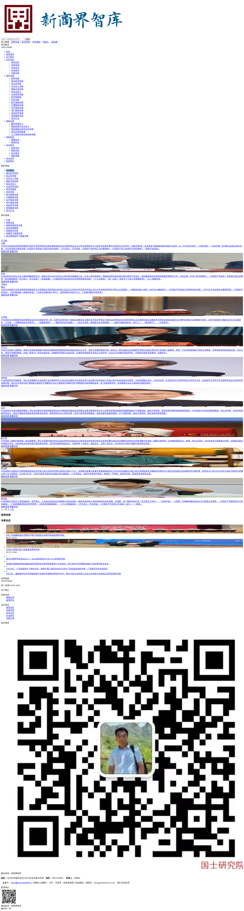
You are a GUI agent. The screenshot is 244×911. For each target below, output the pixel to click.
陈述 (3, 274)
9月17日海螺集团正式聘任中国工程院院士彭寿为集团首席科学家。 (36, 535)
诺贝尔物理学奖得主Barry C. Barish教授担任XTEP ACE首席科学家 (35, 559)
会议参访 (15, 70)
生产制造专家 (17, 108)
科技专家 (15, 100)
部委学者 (15, 42)
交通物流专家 (17, 105)
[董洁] (4, 284)
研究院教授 (16, 97)
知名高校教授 (12, 228)
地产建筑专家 (17, 110)
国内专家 (10, 76)
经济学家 (26, 42)
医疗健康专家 (17, 102)
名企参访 (15, 153)
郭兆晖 (4, 468)
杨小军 (4, 438)
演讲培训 (15, 65)
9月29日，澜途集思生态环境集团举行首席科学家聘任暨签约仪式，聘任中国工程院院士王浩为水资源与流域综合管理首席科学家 (63, 574)
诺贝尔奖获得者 (18, 132)
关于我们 (10, 57)
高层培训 (10, 137)
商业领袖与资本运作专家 (22, 129)
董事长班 (15, 140)
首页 (8, 52)
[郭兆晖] (122, 466)
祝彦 (3, 408)
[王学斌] (122, 315)
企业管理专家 (17, 94)
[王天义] (122, 345)
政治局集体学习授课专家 (17, 236)
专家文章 (15, 73)
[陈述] (122, 271)
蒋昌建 (54, 42)
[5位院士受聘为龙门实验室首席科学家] (124, 547)
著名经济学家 (17, 81)
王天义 (4, 347)
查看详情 (14, 251)
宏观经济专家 (12, 231)
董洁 (3, 287)
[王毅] (4, 241)
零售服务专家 (17, 116)
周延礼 (46, 42)
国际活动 (15, 150)
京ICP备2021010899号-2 (21, 883)
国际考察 (15, 156)
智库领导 (10, 54)
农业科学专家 (17, 113)
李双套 (4, 499)
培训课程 (36, 42)
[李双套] (122, 496)
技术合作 (15, 68)
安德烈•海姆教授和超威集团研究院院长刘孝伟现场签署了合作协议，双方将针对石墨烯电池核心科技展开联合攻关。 (58, 564)
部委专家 (10, 223)
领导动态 (15, 62)
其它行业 (15, 118)
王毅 (3, 243)
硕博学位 (15, 142)
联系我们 (10, 161)
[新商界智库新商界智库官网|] (63, 36)
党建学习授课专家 (14, 233)
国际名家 (10, 121)
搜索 (27, 39)
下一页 (11, 509)
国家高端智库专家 (14, 225)
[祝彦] (122, 405)
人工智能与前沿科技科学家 (23, 134)
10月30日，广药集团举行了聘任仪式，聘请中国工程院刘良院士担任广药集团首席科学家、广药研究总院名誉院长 (57, 569)
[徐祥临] (122, 375)
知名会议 (15, 148)
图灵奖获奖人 (17, 124)
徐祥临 (4, 378)
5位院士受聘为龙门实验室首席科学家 (23, 549)
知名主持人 (16, 92)
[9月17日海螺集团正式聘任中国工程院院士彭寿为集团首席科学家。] (124, 533)
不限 (8, 220)
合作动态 (10, 60)
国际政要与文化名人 (20, 126)
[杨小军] (122, 436)
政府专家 (15, 78)
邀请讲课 (5, 251)
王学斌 (4, 317)
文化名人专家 (17, 86)
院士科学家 (16, 84)
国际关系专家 (17, 89)
